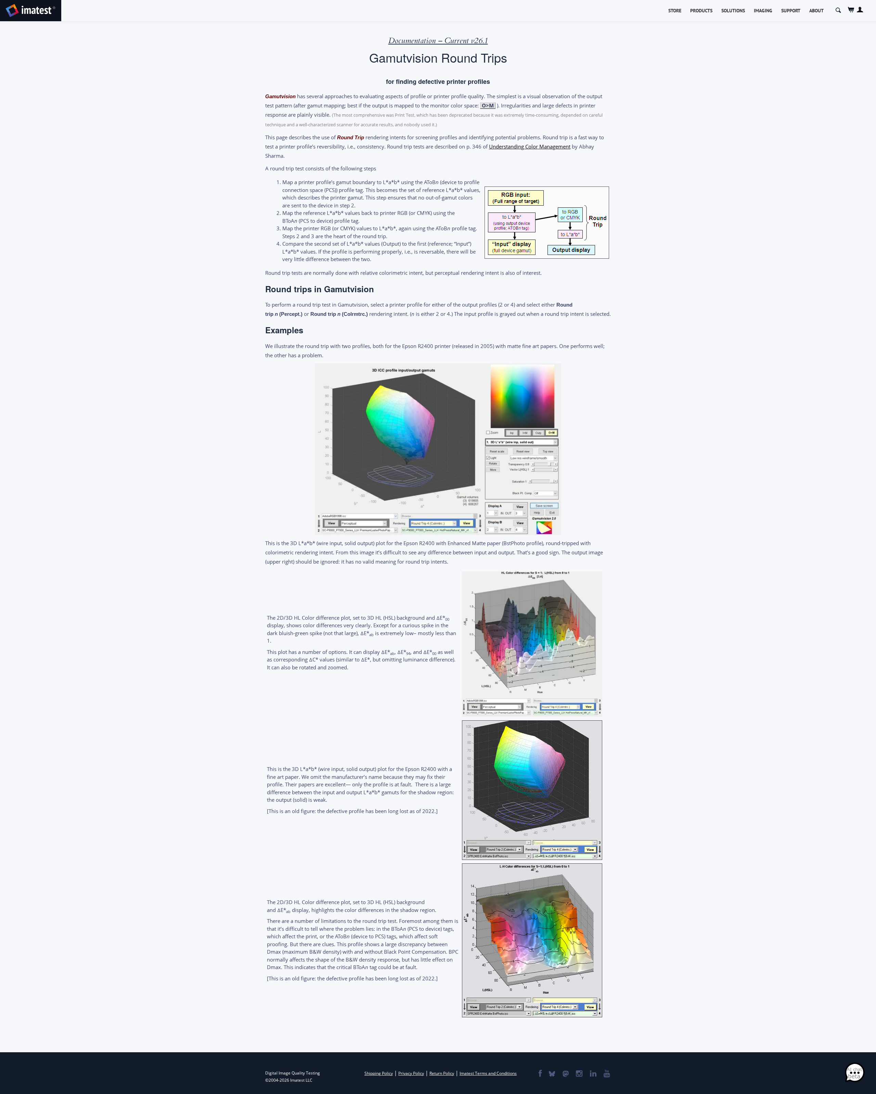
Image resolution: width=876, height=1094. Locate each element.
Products (701, 11)
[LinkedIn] (593, 1074)
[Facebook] (539, 1074)
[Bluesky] (552, 1074)
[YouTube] (606, 1074)
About (816, 11)
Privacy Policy (411, 1073)
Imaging (763, 11)
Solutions (733, 11)
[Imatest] (30, 9)
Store (674, 11)
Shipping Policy (378, 1073)
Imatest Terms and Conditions (488, 1073)
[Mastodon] (565, 1074)
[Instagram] (579, 1074)
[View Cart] (851, 10)
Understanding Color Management (529, 146)
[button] (855, 1073)
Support (790, 11)
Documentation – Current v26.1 (438, 40)
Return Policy (441, 1073)
